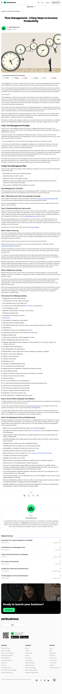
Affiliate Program (29, 665)
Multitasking (6, 318)
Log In (12, 625)
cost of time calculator (33, 227)
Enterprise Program (30, 667)
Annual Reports (5, 658)
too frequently (29, 305)
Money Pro (4, 662)
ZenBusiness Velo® (6, 660)
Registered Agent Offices (32, 672)
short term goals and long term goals (48, 198)
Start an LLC (55, 2)
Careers (27, 650)
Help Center (52, 653)
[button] (58, 598)
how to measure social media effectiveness (39, 453)
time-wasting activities (34, 406)
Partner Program (29, 662)
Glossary (51, 665)
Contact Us (52, 655)
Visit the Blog (28, 660)
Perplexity (16, 78)
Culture (27, 655)
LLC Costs (4, 665)
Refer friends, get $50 (31, 670)
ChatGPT (7, 78)
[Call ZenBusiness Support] (42, 2)
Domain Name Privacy (7, 672)
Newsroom (28, 658)
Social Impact (28, 653)
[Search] (38, 2)
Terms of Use (53, 658)
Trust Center (52, 662)
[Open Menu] (2, 2)
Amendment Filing (6, 667)
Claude (25, 78)
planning (35, 430)
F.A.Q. (50, 650)
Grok (44, 78)
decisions (29, 330)
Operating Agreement (7, 655)
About (26, 648)
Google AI (36, 78)
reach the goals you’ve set (31, 216)
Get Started (9, 610)
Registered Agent (6, 650)
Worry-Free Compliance (7, 653)
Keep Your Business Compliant (11, 11)
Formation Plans (5, 648)
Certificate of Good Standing (8, 670)
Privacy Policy (53, 660)
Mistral (54, 78)
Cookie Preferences (54, 667)
